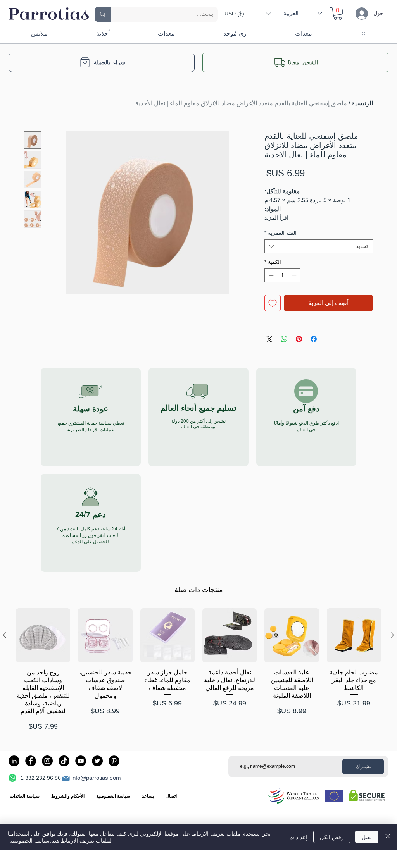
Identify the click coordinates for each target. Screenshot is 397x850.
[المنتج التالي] (4, 635)
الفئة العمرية (280, 233)
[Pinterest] (114, 760)
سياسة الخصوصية (29, 840)
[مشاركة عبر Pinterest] (299, 339)
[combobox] (318, 246)
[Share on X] (269, 339)
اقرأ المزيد (276, 218)
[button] (247, 13)
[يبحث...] (103, 14)
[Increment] (270, 275)
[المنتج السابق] (392, 635)
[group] (198, 670)
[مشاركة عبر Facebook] (313, 339)
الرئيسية (362, 103)
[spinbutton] (282, 275)
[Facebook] (30, 760)
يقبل (367, 837)
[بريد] (66, 778)
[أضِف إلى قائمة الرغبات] (272, 303)
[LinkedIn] (14, 760)
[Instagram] (47, 760)
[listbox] (247, 13)
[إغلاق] (387, 837)
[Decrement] (294, 275)
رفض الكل (332, 837)
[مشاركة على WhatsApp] (284, 339)
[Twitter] (97, 760)
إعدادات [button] (298, 837)
